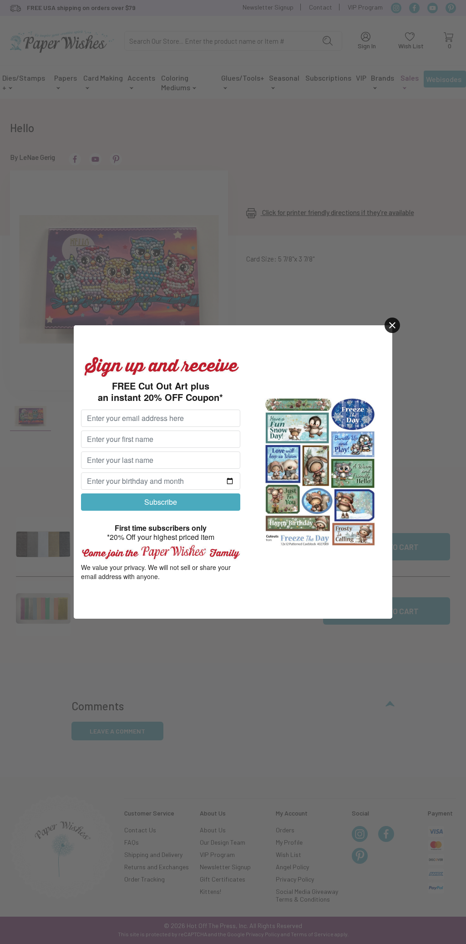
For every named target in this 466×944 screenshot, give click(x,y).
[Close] (392, 325)
